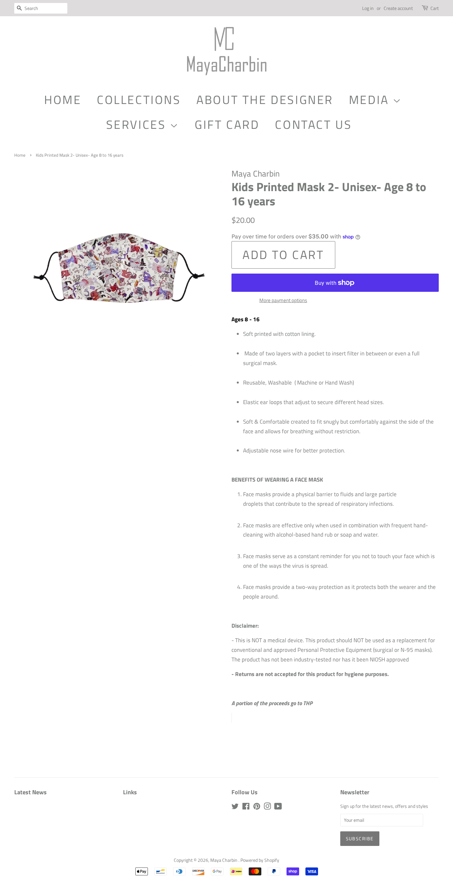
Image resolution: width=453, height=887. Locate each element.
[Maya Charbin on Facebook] (246, 807)
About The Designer (264, 99)
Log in (368, 8)
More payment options (283, 300)
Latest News (30, 792)
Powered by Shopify (259, 860)
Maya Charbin (224, 860)
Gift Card (227, 124)
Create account (398, 8)
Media (371, 99)
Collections (139, 99)
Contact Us (313, 124)
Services (138, 124)
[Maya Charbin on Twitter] (235, 807)
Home (62, 99)
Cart (434, 8)
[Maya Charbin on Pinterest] (256, 807)
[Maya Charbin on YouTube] (278, 807)
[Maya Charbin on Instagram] (267, 807)
